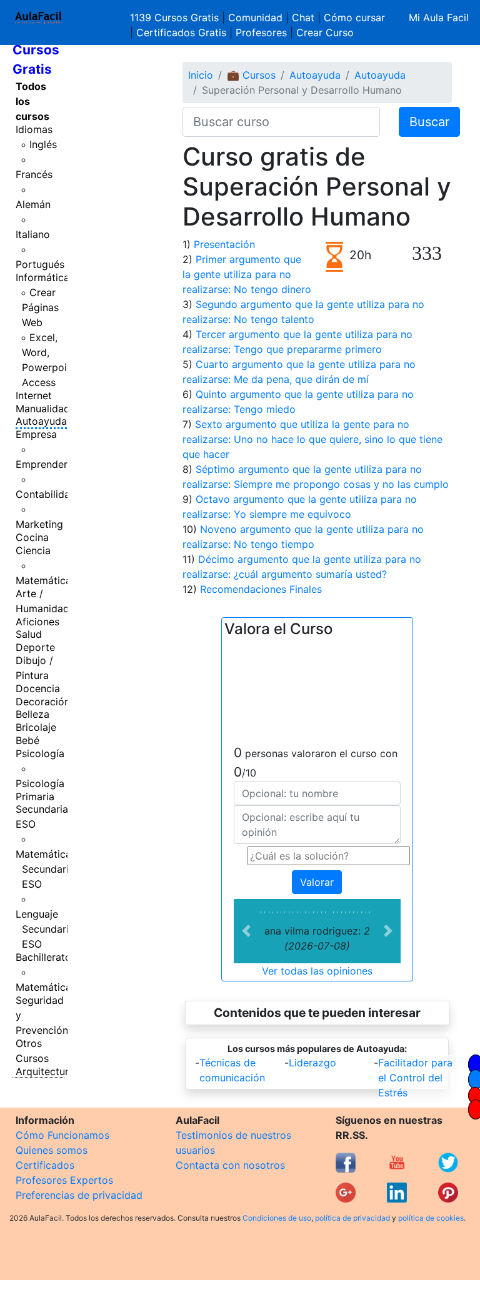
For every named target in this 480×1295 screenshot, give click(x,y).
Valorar (317, 882)
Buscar (429, 121)
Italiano (33, 234)
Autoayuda (41, 421)
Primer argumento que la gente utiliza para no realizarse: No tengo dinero (246, 274)
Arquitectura (45, 1071)
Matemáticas (46, 580)
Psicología (40, 753)
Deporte (35, 647)
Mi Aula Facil (439, 17)
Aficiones (37, 621)
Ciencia (33, 550)
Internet (34, 395)
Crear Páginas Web (40, 307)
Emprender (42, 464)
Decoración (43, 701)
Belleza (32, 714)
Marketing (39, 524)
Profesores (261, 32)
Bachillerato (43, 957)
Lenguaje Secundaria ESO (45, 929)
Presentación (224, 244)
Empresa (36, 434)
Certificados (45, 1165)
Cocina (32, 537)
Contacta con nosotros (230, 1165)
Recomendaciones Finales (261, 589)
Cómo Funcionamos (62, 1135)
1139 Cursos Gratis (176, 17)
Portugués (40, 264)
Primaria (35, 796)
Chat (303, 17)
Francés (34, 174)
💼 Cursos (251, 75)
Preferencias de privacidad (79, 1195)
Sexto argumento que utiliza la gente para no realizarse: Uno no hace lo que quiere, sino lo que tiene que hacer (312, 439)
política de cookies (431, 1218)
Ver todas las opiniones (317, 971)
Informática (42, 277)
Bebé (27, 740)
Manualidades (48, 408)
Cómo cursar (354, 17)
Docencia (38, 688)
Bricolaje (36, 727)
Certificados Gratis (181, 32)
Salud (29, 634)
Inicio (200, 75)
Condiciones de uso (276, 1218)
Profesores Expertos (64, 1180)
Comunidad (255, 17)
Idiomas (34, 129)
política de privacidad (352, 1218)
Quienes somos (52, 1150)
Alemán (33, 204)
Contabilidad (46, 494)
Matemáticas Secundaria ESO (46, 869)
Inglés (43, 144)
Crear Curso (325, 32)
